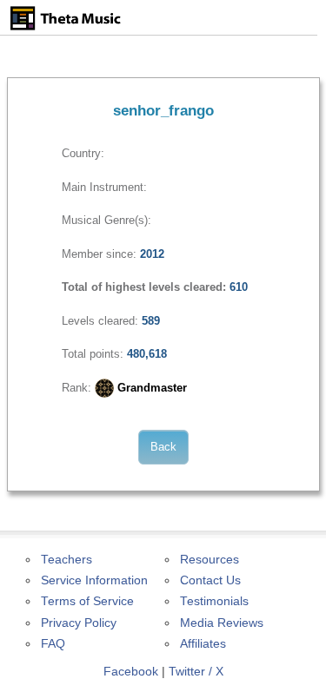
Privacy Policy (78, 622)
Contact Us (210, 580)
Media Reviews (221, 622)
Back (163, 446)
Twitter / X (196, 671)
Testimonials (214, 601)
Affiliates (203, 643)
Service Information (94, 580)
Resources (209, 559)
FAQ (53, 643)
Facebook (130, 671)
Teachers (66, 559)
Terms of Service (87, 601)
